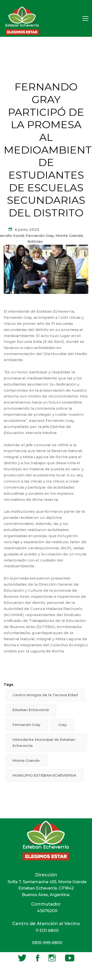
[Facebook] (37, 958)
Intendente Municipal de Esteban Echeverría (44, 742)
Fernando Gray (40, 235)
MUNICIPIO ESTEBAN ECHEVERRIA (44, 775)
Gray (62, 724)
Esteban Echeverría (31, 709)
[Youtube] (70, 958)
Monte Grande (69, 235)
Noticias (34, 241)
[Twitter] (22, 958)
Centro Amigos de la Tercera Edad (45, 695)
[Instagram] (52, 958)
